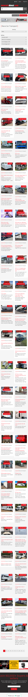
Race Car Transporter (5, 153)
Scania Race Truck (5, 268)
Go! (25, 9)
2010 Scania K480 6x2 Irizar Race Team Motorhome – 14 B (19, 295)
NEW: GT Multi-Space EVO (20, 86)
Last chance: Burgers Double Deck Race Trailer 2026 (20, 62)
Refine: (2, 35)
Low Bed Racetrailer (19, 130)
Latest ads (15, 15)
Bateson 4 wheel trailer (6, 563)
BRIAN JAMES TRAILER (6, 473)
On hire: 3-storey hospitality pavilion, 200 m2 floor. (20, 375)
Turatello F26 (18, 473)
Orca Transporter (4, 60)
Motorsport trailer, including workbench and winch (20, 638)
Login (20, 1)
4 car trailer (3, 293)
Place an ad (24, 15)
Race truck (17, 153)
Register (25, 1)
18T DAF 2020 (18, 492)
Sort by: (14, 29)
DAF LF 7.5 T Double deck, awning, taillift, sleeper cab (20, 269)
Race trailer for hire (5, 586)
